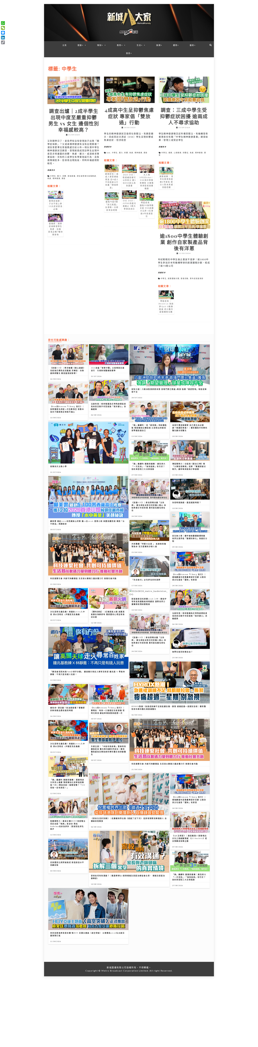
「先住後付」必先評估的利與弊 (146, 579)
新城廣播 (72, 176)
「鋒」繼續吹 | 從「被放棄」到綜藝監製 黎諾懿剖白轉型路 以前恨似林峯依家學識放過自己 (149, 427)
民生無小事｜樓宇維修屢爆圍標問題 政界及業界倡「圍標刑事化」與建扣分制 (189, 538)
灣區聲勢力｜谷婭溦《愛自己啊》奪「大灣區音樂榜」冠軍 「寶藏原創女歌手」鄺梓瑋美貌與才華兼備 (189, 466)
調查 (64, 178)
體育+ (176, 45)
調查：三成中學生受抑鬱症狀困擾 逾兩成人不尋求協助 (184, 116)
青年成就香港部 (196, 279)
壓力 (59, 176)
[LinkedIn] (3, 37)
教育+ (120, 45)
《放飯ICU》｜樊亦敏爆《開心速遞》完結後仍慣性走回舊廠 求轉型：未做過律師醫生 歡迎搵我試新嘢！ (67, 370)
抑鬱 (64, 176)
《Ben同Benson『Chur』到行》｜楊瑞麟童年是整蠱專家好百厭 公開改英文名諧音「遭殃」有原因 (189, 577)
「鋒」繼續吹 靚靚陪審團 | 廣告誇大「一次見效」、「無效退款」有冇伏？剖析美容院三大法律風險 (149, 466)
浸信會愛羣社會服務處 (86, 176)
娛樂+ (159, 45)
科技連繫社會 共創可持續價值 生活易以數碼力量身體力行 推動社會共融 (83, 578)
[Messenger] (3, 32)
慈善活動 (185, 279)
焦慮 (49, 178)
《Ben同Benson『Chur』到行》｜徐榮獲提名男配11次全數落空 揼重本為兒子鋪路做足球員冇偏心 (67, 409)
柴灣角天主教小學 (58, 466)
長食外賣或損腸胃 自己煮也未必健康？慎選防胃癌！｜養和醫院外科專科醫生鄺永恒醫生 (189, 427)
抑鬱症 (186, 153)
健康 (170, 153)
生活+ (140, 45)
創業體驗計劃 (173, 279)
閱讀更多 (51, 170)
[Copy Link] (3, 42)
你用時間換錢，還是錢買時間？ (186, 502)
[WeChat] (3, 27)
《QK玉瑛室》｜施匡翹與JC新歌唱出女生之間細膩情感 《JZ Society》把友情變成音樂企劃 (189, 838)
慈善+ (129, 53)
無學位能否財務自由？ (182, 652)
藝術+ (193, 45)
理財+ (100, 45)
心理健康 (178, 153)
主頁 (64, 45)
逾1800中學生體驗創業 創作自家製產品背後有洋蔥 (184, 242)
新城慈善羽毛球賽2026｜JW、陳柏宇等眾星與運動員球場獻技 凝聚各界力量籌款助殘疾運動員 (149, 601)
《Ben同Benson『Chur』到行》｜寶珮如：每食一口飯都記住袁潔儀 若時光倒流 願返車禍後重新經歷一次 (108, 710)
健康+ (80, 45)
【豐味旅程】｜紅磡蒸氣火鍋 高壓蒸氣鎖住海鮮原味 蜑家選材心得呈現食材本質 (108, 614)
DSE (109, 153)
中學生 (53, 176)
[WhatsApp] (3, 23)
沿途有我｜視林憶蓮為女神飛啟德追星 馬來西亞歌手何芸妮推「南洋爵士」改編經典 (108, 406)
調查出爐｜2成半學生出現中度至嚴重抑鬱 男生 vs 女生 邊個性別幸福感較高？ (73, 120)
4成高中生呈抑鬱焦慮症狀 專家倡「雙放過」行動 (129, 116)
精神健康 (56, 178)
